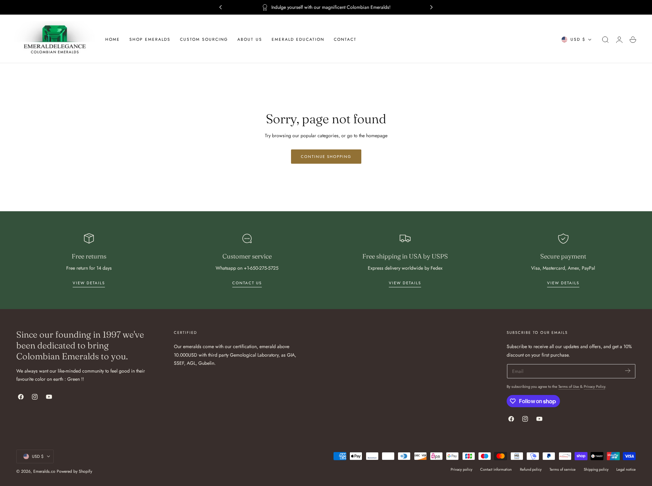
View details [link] (89, 283)
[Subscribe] (628, 371)
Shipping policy (596, 469)
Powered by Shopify (74, 471)
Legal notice (626, 469)
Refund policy (531, 469)
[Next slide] (431, 7)
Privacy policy (461, 469)
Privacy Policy (594, 386)
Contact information (496, 469)
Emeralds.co (44, 471)
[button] (605, 40)
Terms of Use (569, 386)
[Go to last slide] (220, 7)
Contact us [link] (247, 283)
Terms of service (562, 469)
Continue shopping (326, 156)
